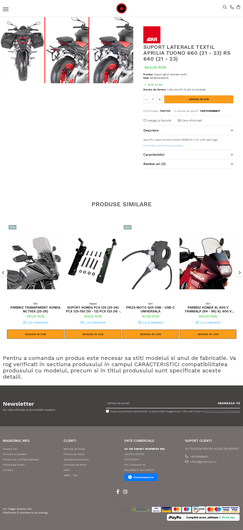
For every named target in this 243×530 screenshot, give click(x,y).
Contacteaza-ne (143, 477)
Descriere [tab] (151, 130)
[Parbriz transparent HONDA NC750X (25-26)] (35, 261)
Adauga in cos (199, 99)
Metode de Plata (74, 448)
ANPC (67, 470)
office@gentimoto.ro (203, 461)
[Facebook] (117, 492)
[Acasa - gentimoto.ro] (121, 8)
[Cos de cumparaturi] (238, 7)
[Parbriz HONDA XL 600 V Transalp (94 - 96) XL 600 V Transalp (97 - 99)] (208, 261)
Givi (35, 303)
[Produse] (6, 10)
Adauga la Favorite (158, 120)
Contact (8, 470)
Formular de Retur (75, 464)
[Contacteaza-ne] (232, 7)
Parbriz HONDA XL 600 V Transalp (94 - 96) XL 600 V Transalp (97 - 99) (208, 309)
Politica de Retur (74, 454)
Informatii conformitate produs (163, 145)
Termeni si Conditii (14, 454)
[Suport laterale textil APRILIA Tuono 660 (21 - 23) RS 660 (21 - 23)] (67, 50)
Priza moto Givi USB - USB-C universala (150, 309)
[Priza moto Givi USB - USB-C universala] (150, 261)
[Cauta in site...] (225, 7)
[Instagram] (125, 492)
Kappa (93, 303)
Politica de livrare (14, 464)
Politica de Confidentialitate (222, 411)
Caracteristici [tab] (153, 154)
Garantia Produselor (76, 459)
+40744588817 (198, 456)
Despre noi (10, 448)
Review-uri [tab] (154, 164)
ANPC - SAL (71, 475)
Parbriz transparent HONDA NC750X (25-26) (35, 309)
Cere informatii (191, 120)
